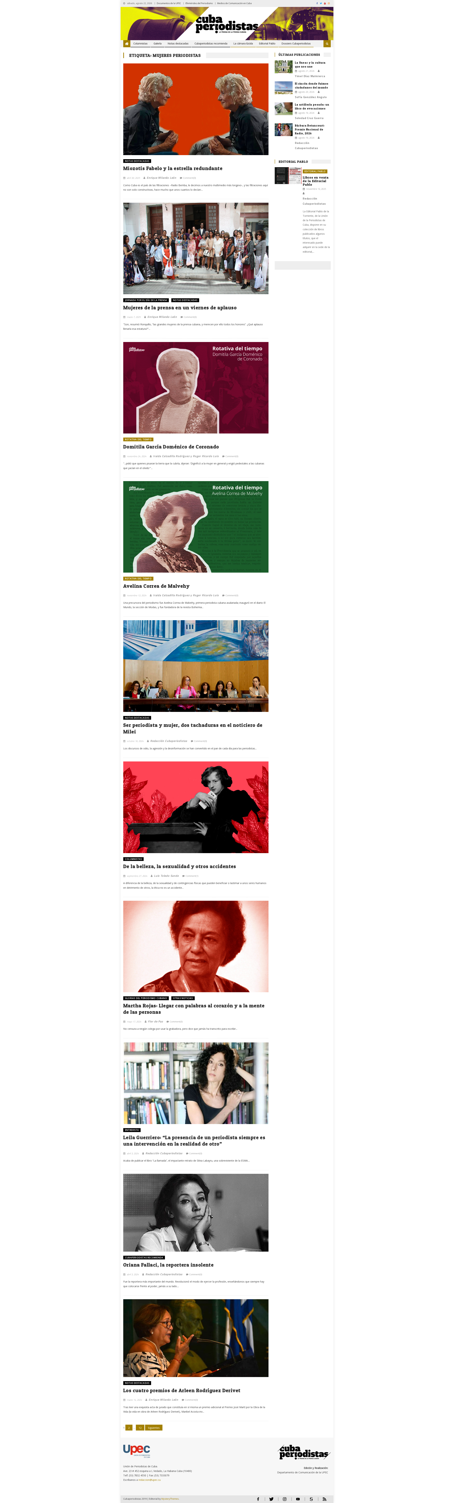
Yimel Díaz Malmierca (310, 76)
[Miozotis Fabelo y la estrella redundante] (195, 109)
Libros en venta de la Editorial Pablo (316, 181)
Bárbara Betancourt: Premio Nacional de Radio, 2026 (310, 129)
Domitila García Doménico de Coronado (171, 447)
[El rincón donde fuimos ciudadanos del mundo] (284, 87)
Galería (158, 43)
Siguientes (154, 1427)
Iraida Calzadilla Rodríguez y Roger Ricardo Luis (186, 456)
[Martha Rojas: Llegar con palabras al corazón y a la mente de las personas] (195, 946)
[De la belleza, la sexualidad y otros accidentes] (195, 807)
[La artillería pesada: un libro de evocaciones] (284, 108)
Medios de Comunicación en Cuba (234, 3)
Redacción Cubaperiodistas (168, 741)
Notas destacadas (178, 43)
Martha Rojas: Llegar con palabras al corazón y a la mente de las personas (194, 1009)
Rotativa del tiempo (138, 439)
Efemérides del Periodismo (199, 3)
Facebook (258, 1500)
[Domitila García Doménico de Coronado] (195, 387)
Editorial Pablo (267, 43)
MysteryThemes (170, 1498)
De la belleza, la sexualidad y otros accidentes (179, 866)
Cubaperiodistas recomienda (211, 43)
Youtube (298, 1500)
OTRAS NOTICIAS (183, 998)
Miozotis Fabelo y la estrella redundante (173, 168)
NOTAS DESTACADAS (137, 161)
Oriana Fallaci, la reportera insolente (168, 1265)
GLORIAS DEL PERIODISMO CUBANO (146, 998)
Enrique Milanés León (161, 178)
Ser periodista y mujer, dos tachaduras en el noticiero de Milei (193, 728)
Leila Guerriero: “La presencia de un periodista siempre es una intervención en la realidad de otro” (194, 1140)
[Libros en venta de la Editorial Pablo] (288, 175)
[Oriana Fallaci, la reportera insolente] (195, 1213)
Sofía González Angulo (311, 97)
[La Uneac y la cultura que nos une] (284, 66)
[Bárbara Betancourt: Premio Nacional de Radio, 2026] (284, 129)
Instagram (284, 1500)
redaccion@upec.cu (150, 1480)
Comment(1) (192, 875)
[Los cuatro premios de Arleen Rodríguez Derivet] (195, 1338)
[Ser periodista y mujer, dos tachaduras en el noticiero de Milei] (195, 666)
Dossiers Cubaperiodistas (296, 43)
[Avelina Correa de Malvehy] (195, 527)
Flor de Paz (155, 1021)
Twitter (270, 1500)
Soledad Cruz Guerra (309, 118)
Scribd (310, 1500)
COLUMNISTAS (133, 859)
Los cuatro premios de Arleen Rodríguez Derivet (181, 1390)
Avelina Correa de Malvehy (156, 586)
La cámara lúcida (243, 43)
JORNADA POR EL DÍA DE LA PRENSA (146, 300)
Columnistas (140, 43)
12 (140, 1427)
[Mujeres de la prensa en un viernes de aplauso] (195, 248)
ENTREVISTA (132, 1130)
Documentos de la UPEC (169, 3)
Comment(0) (189, 177)
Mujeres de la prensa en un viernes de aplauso (180, 308)
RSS (322, 1500)
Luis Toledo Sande (166, 876)
